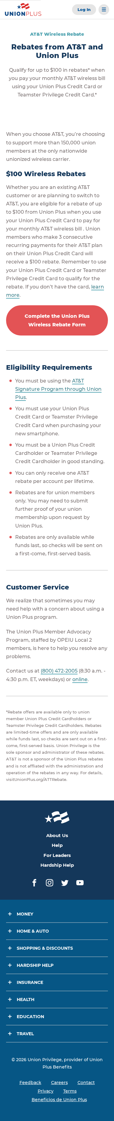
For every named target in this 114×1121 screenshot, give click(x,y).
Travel (25, 1033)
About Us (57, 835)
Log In (84, 9)
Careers (59, 1082)
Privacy (46, 1091)
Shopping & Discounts (45, 948)
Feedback (30, 1082)
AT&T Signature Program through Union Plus (58, 389)
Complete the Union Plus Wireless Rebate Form (57, 320)
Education (30, 1016)
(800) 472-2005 (59, 671)
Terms (70, 1091)
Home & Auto (33, 931)
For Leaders (57, 855)
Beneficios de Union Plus (59, 1099)
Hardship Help (57, 865)
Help (57, 845)
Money (25, 914)
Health (25, 999)
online (80, 679)
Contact (86, 1082)
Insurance (30, 982)
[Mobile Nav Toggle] (103, 9)
